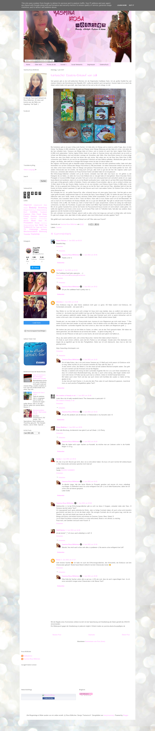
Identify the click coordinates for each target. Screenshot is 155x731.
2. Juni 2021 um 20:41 (68, 459)
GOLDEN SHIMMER (68, 470)
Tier (34, 227)
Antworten (59, 246)
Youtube (27, 234)
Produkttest (28, 223)
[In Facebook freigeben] (96, 224)
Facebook (43, 212)
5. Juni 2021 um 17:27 (68, 560)
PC (46, 221)
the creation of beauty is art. (66, 395)
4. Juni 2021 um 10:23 (90, 412)
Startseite (91, 635)
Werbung (44, 229)
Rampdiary (73, 275)
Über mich (38, 64)
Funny (26, 216)
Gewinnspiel (43, 216)
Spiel (36, 225)
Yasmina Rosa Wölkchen (70, 255)
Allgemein (28, 205)
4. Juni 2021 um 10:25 (90, 481)
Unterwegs (33, 229)
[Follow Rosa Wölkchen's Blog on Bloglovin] (86, 695)
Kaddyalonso (28, 656)
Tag (45, 225)
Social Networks (76, 64)
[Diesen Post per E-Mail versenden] (89, 224)
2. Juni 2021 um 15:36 (70, 302)
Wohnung (43, 231)
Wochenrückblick (30, 231)
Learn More (122, 5)
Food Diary (42, 214)
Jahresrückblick (43, 218)
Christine (59, 302)
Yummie (58, 227)
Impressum (91, 64)
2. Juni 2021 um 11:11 (70, 270)
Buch (25, 212)
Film (33, 214)
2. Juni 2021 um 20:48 (84, 503)
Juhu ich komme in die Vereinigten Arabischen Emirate (39, 376)
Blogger (125, 715)
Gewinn (34, 216)
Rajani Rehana (61, 240)
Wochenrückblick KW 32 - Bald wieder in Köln (39, 412)
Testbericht (28, 227)
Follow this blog (48, 698)
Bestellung (42, 208)
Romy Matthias (61, 427)
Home (28, 64)
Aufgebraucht (38, 205)
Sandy (58, 459)
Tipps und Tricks (41, 227)
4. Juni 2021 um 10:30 (90, 544)
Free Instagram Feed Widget (36, 331)
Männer (26, 221)
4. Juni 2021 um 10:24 (90, 441)
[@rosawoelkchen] (28, 251)
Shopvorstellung (29, 225)
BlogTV (35, 210)
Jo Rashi (59, 270)
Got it (131, 5)
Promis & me (51, 64)
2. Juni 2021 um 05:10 (74, 240)
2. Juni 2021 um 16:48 (84, 395)
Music (33, 221)
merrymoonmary (108, 715)
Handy (26, 218)
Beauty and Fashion (62, 275)
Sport (41, 225)
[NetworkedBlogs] (48, 695)
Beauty (33, 207)
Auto (45, 205)
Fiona (58, 560)
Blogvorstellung (42, 210)
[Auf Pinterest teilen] (98, 224)
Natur (40, 221)
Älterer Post (126, 635)
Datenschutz (104, 64)
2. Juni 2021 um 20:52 (90, 286)
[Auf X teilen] (94, 224)
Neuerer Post (57, 635)
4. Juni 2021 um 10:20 (90, 359)
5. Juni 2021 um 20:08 (90, 576)
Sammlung (44, 223)
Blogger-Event (28, 210)
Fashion (27, 214)
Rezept (37, 223)
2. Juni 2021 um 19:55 (74, 427)
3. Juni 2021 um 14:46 (73, 530)
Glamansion (81, 275)
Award (26, 208)
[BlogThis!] (91, 224)
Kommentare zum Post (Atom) (95, 641)
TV (25, 229)
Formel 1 (63, 64)
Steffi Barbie (60, 530)
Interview (33, 218)
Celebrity (33, 212)
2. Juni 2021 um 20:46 (90, 255)
